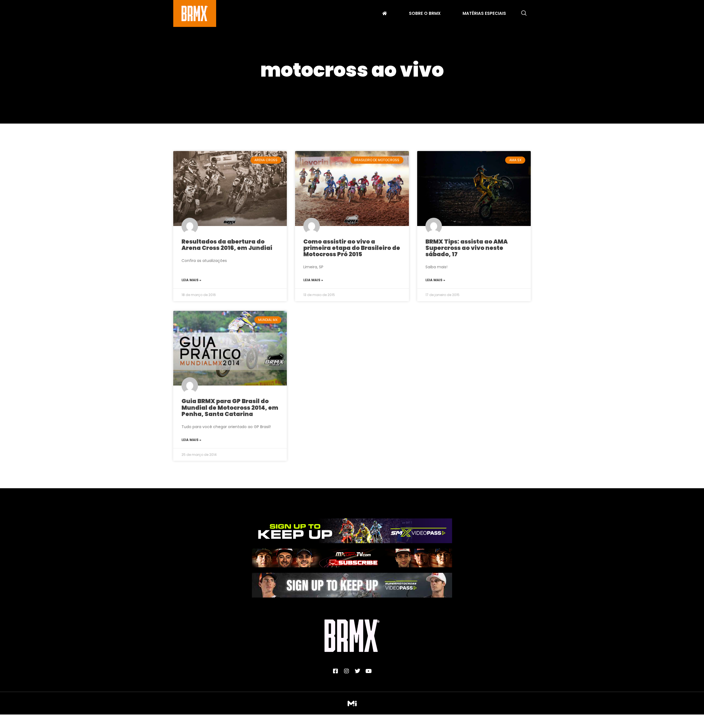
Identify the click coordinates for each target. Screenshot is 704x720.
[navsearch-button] (523, 13)
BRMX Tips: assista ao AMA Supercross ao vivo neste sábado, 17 (466, 248)
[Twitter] (357, 671)
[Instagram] (346, 671)
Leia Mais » (191, 280)
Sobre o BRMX (425, 14)
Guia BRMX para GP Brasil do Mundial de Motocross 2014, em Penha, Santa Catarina (230, 407)
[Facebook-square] (335, 671)
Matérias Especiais (484, 14)
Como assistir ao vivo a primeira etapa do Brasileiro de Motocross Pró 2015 (351, 248)
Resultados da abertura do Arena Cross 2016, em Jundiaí (227, 245)
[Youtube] (368, 671)
